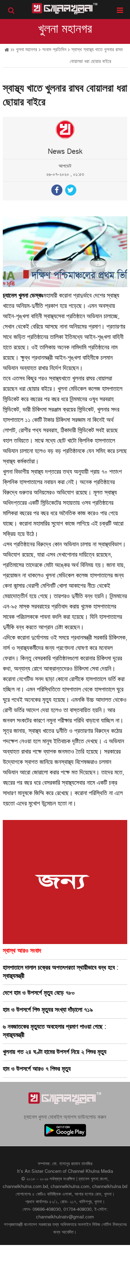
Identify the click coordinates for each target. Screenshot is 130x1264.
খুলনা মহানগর (65, 29)
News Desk (65, 152)
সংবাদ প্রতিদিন (54, 49)
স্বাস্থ (76, 49)
